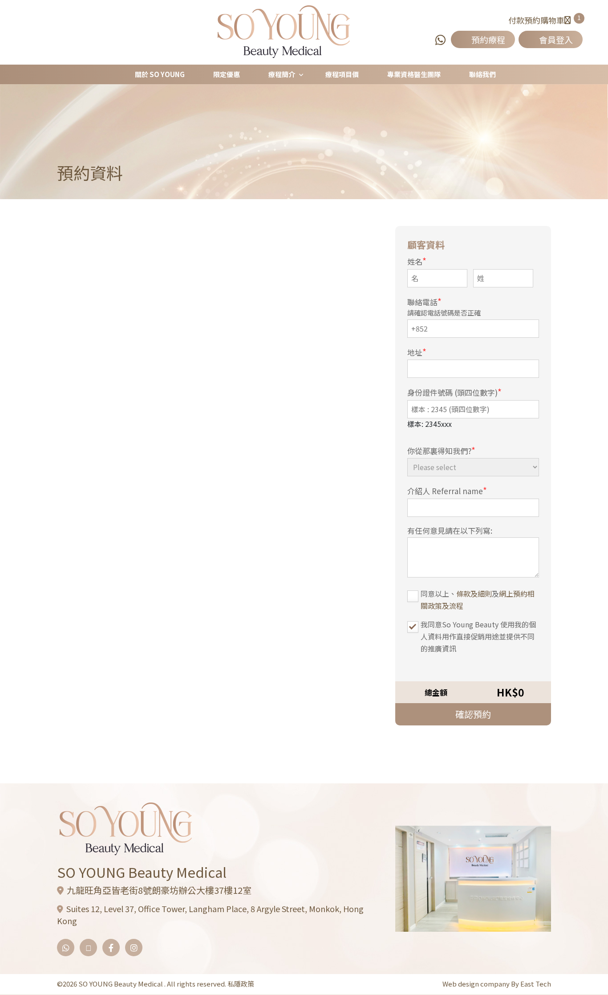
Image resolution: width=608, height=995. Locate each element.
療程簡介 (281, 74)
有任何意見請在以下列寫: (449, 530)
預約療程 (488, 39)
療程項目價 (342, 74)
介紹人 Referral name (447, 490)
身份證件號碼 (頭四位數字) (454, 392)
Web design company (476, 983)
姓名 (416, 261)
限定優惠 (226, 74)
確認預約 (473, 714)
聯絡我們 (482, 74)
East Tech (535, 983)
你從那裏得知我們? (441, 450)
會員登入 (556, 39)
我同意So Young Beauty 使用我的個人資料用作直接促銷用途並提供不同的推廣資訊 (478, 636)
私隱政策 (240, 983)
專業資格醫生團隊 (414, 74)
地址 (416, 352)
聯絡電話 (424, 301)
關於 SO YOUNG (160, 74)
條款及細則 (474, 593)
